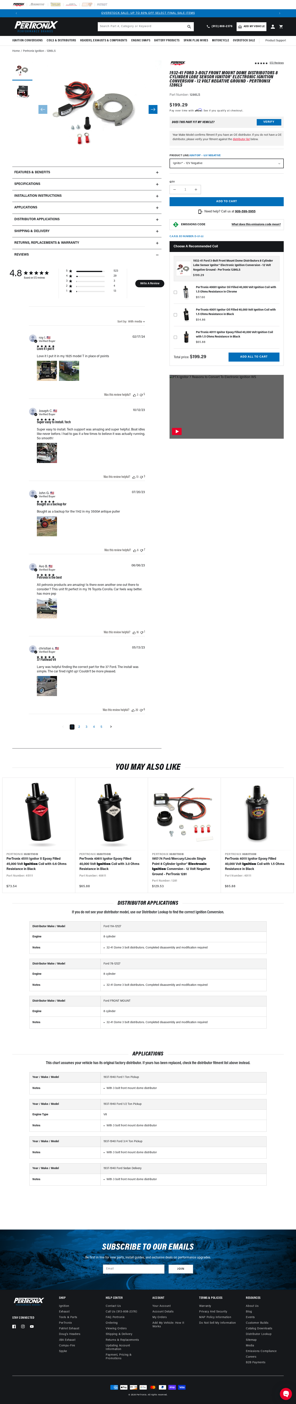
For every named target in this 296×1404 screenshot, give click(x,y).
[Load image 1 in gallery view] (22, 70)
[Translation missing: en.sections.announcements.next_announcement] (280, 13)
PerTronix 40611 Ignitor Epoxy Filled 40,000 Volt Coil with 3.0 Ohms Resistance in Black (109, 864)
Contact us (113, 1306)
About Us (252, 1306)
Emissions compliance (261, 1351)
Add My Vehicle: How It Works (168, 1324)
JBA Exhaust (67, 1340)
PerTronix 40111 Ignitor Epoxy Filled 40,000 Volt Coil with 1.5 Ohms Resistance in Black (254, 864)
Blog (249, 1311)
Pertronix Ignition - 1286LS (39, 51)
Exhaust (64, 1311)
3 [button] (86, 727)
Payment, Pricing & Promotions (119, 1356)
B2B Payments (255, 1362)
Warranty (205, 1306)
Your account (161, 1306)
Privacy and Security (213, 1311)
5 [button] (101, 727)
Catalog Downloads (259, 1328)
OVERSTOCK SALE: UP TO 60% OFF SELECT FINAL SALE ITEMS (148, 13)
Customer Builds (257, 1322)
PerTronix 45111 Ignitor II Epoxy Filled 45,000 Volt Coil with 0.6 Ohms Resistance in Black (36, 864)
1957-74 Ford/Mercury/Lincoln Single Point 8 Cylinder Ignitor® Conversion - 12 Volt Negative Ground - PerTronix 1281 (181, 866)
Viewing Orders (116, 1328)
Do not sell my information (217, 1322)
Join (180, 1268)
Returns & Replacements (122, 1340)
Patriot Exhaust (69, 1328)
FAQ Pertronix (115, 1317)
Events (250, 1317)
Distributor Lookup (258, 1334)
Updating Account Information (118, 1347)
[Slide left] (42, 109)
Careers (251, 1356)
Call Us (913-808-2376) (121, 1311)
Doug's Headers (69, 1334)
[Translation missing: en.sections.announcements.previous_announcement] (16, 13)
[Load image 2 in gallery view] (22, 93)
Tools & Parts (68, 1317)
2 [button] (79, 727)
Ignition (64, 1306)
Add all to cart (254, 356)
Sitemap (251, 1340)
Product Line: (195, 155)
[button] (28, 40)
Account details (163, 1311)
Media (250, 1345)
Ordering (112, 1322)
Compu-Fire (67, 1345)
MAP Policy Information (215, 1317)
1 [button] (72, 727)
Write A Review (149, 283)
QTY (172, 182)
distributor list (241, 139)
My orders (159, 1317)
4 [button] (94, 727)
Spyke (63, 1351)
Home (16, 51)
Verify (268, 121)
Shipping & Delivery (119, 1334)
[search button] (189, 26)
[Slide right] (153, 109)
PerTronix (65, 1322)
